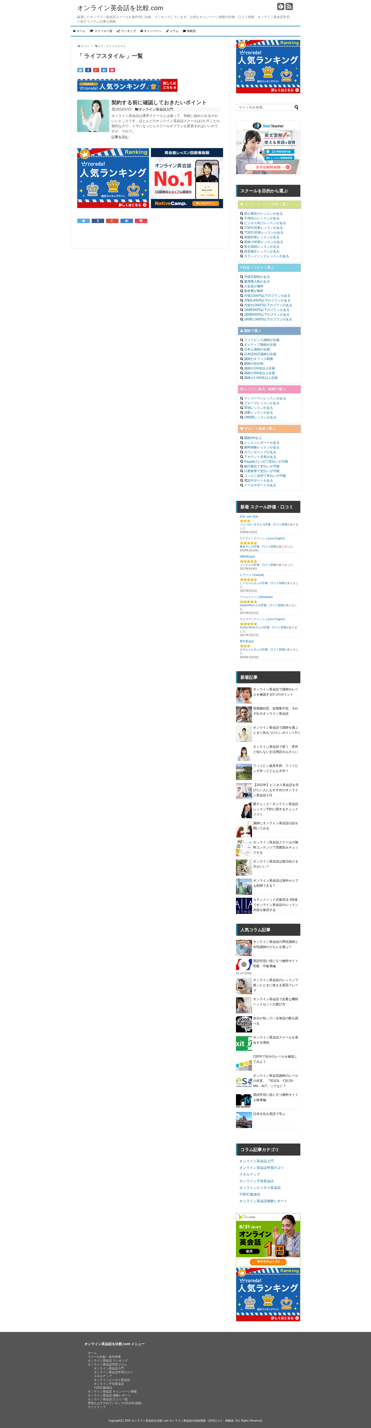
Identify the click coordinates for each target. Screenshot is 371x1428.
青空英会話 (247, 641)
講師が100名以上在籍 (259, 368)
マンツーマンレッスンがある (265, 398)
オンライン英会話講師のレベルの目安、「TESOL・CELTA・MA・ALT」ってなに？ (275, 1081)
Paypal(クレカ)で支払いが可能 (266, 461)
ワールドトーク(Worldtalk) (256, 597)
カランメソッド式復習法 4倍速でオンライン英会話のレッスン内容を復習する (275, 905)
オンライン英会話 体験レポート (109, 1395)
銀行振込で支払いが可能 (262, 466)
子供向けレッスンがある (262, 218)
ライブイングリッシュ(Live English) (262, 538)
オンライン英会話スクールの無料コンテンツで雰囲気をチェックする (275, 847)
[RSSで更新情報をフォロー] (289, 8)
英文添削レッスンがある (262, 246)
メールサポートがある (260, 485)
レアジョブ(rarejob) (252, 574)
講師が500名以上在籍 (259, 373)
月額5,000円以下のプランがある (267, 300)
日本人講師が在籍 (257, 349)
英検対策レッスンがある (262, 237)
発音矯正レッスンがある (262, 251)
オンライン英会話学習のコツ (261, 1168)
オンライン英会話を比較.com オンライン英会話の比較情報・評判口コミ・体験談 (183, 1420)
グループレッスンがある (262, 403)
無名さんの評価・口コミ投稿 (258, 546)
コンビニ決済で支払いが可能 (265, 475)
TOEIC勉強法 (249, 1194)
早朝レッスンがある (258, 408)
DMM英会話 (247, 556)
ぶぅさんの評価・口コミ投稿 (258, 564)
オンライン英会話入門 (156, 109)
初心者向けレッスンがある (263, 213)
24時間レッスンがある (260, 417)
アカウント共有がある (260, 457)
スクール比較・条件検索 (104, 1356)
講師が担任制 (253, 363)
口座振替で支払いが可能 (262, 471)
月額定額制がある (257, 276)
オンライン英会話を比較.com (120, 7)
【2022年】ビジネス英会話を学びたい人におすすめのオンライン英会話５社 (276, 790)
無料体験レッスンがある (262, 447)
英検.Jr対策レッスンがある (263, 242)
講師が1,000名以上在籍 (261, 377)
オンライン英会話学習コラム (107, 1364)
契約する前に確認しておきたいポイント (159, 102)
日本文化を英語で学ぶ (269, 1114)
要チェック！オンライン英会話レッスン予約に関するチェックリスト (275, 809)
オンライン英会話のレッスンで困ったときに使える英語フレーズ (275, 985)
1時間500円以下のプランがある (267, 314)
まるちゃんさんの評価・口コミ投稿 (262, 649)
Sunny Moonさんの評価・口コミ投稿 (263, 627)
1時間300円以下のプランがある (267, 310)
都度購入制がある (257, 281)
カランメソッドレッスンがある (266, 256)
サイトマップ (97, 1407)
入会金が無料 (253, 286)
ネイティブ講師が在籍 (260, 344)
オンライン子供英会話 (256, 1181)
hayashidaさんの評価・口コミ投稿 (261, 605)
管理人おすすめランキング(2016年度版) (115, 1403)
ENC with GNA (249, 516)
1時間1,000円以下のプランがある (268, 319)
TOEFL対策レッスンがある (263, 232)
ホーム (92, 1353)
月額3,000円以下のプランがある (267, 295)
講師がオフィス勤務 (258, 359)
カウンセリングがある (260, 452)
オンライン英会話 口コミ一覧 (108, 1399)
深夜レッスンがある (258, 412)
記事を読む (120, 137)
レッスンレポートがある (262, 442)
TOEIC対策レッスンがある (263, 227)
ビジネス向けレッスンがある (265, 223)
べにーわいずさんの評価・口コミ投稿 (263, 524)
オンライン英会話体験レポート (263, 1201)
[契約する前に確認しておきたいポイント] (93, 116)
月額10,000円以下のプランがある (268, 305)
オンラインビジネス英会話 (260, 1187)
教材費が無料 (253, 291)
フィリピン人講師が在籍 (262, 340)
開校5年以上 (253, 438)
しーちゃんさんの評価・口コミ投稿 (262, 583)
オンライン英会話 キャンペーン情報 (112, 1391)
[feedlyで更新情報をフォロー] (280, 8)
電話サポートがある (258, 480)
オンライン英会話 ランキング (108, 1360)
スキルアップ (249, 1174)
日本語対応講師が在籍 (260, 354)
